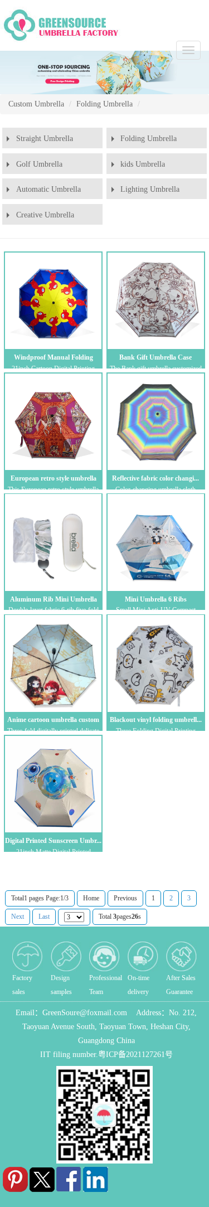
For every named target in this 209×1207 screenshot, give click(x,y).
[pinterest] (12, 1177)
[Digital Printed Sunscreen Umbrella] (53, 784)
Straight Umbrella (44, 138)
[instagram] (92, 1177)
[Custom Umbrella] (62, 24)
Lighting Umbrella (149, 189)
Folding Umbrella (104, 104)
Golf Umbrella (39, 164)
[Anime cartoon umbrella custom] (53, 663)
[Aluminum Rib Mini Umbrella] (53, 542)
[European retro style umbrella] (53, 421)
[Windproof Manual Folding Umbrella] (53, 300)
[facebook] (66, 1177)
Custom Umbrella (36, 104)
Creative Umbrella (45, 215)
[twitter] (39, 1177)
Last (44, 916)
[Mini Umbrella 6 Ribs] (155, 542)
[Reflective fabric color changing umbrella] (155, 421)
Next (17, 916)
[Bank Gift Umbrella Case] (155, 300)
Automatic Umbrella (48, 189)
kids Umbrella (142, 164)
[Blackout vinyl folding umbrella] (155, 663)
